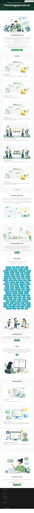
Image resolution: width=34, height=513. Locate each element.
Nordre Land (20, 291)
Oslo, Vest (21, 293)
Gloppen (20, 280)
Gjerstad (10, 280)
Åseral (26, 308)
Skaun (28, 297)
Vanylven (14, 304)
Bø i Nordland (27, 272)
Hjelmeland (12, 282)
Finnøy (18, 276)
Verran (28, 304)
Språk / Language (29, 1)
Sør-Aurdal (19, 301)
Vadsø (5, 304)
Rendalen (26, 293)
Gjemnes (28, 278)
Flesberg (6, 278)
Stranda (28, 299)
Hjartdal (7, 282)
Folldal (14, 278)
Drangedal (7, 274)
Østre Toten (27, 306)
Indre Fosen (16, 284)
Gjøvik (15, 280)
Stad (15, 299)
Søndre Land (12, 301)
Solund (10, 299)
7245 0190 (5, 496)
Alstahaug (8, 267)
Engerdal (22, 274)
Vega (19, 304)
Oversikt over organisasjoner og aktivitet (17, 2)
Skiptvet (5, 299)
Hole (17, 282)
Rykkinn (23, 295)
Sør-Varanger (25, 301)
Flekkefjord (27, 276)
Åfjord (14, 308)
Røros (28, 295)
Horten (22, 282)
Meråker (12, 289)
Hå (11, 284)
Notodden (26, 291)
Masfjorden (6, 289)
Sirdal (24, 297)
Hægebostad (6, 284)
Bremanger (6, 272)
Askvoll (17, 267)
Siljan (19, 297)
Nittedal (28, 289)
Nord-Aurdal (8, 291)
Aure (26, 267)
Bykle (21, 272)
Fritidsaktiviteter (17, 340)
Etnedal (27, 274)
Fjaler (22, 276)
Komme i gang (17, 252)
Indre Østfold (22, 284)
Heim (29, 280)
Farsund (13, 276)
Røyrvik (5, 297)
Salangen (10, 297)
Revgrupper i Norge (7, 295)
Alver (13, 267)
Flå (10, 278)
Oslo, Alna (15, 293)
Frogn (23, 278)
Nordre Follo (14, 291)
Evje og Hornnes (7, 276)
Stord (19, 299)
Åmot (18, 308)
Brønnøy (12, 272)
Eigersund (17, 274)
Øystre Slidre (8, 308)
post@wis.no (6, 498)
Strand (23, 299)
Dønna (12, 274)
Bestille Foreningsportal (17, 484)
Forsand (18, 278)
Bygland (17, 272)
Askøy (22, 267)
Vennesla (24, 304)
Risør (14, 295)
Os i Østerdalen (8, 293)
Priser (17, 354)
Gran (25, 280)
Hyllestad (27, 282)
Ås (22, 308)
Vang (9, 304)
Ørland (22, 306)
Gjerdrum (5, 280)
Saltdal (15, 297)
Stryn (7, 301)
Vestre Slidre (6, 306)
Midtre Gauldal (18, 289)
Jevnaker (28, 284)
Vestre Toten (12, 306)
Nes (23, 289)
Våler (18, 306)
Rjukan (18, 295)
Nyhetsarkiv (17, 189)
